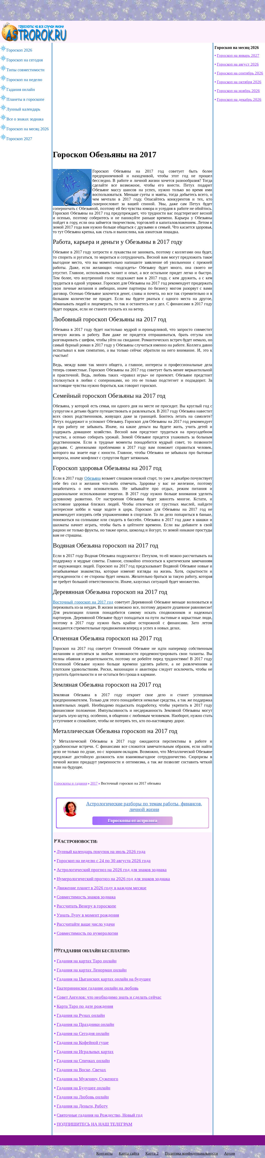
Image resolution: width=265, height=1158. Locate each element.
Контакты (104, 1153)
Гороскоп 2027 (19, 139)
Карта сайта (129, 1153)
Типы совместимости (25, 70)
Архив (229, 1153)
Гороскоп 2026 (19, 50)
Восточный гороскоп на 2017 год (83, 602)
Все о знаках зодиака (24, 119)
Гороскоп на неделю (24, 79)
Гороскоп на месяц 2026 (27, 129)
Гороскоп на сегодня (24, 60)
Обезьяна (92, 478)
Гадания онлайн (20, 89)
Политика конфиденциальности (191, 1153)
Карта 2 (152, 1153)
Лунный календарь (23, 109)
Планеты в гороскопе (25, 99)
